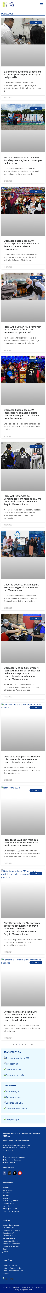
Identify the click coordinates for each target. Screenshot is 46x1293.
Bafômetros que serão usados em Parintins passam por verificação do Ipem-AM (22, 74)
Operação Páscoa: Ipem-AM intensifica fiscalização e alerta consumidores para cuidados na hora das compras (21, 414)
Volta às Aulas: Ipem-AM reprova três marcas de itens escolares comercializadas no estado (22, 759)
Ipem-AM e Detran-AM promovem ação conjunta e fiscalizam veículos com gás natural (22, 329)
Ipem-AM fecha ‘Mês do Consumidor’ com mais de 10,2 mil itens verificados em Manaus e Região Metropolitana (22, 500)
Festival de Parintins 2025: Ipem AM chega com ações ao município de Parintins (23, 160)
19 (32, 1044)
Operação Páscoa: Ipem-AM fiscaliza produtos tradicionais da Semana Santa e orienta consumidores (22, 245)
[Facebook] (4, 1173)
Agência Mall (27, 1289)
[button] (41, 3)
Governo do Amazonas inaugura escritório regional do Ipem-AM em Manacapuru (21, 587)
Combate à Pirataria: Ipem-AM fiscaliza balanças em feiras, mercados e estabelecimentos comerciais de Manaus (20, 1016)
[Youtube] (20, 1173)
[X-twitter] (15, 1173)
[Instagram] (10, 1173)
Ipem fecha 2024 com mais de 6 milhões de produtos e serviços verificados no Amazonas (21, 842)
